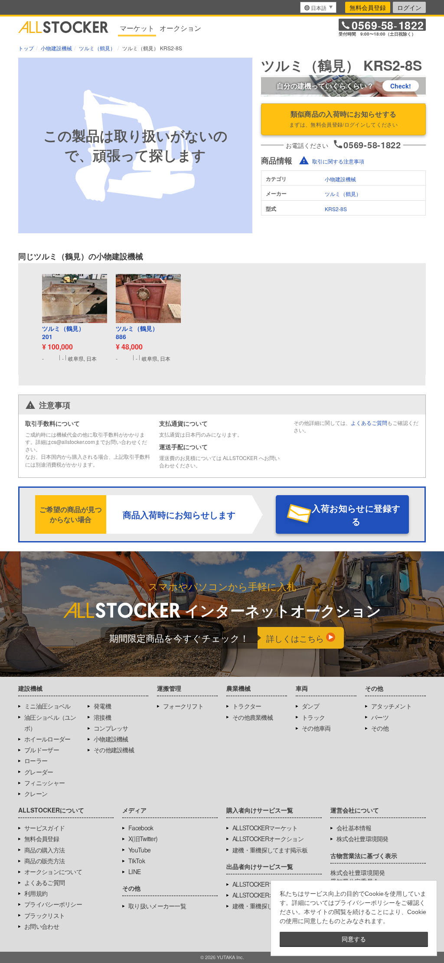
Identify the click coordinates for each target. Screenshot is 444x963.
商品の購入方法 (44, 849)
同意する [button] (354, 939)
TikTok (136, 860)
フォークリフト (183, 706)
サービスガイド (44, 827)
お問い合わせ (41, 926)
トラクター (246, 706)
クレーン (35, 793)
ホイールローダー (47, 738)
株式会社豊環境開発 (362, 838)
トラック (313, 717)
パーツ (379, 717)
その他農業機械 (252, 717)
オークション (180, 28)
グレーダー (38, 771)
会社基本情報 (353, 827)
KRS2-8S (336, 208)
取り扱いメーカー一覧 (157, 905)
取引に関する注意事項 (338, 161)
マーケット (137, 28)
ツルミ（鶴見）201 (63, 332)
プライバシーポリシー (53, 904)
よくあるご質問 (369, 422)
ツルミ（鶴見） (343, 193)
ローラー (35, 760)
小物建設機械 (340, 179)
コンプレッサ (111, 728)
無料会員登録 (367, 7)
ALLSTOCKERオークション (268, 838)
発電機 (102, 706)
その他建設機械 (114, 749)
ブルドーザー (41, 749)
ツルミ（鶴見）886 (137, 332)
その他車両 (316, 728)
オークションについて (53, 871)
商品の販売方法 (44, 860)
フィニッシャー (44, 782)
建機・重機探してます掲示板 (269, 849)
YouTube (139, 849)
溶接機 (102, 717)
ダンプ (310, 706)
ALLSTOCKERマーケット (265, 827)
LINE (134, 871)
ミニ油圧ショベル (47, 706)
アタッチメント (391, 706)
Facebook (140, 827)
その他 (379, 728)
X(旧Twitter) (142, 838)
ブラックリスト (44, 915)
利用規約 (35, 893)
